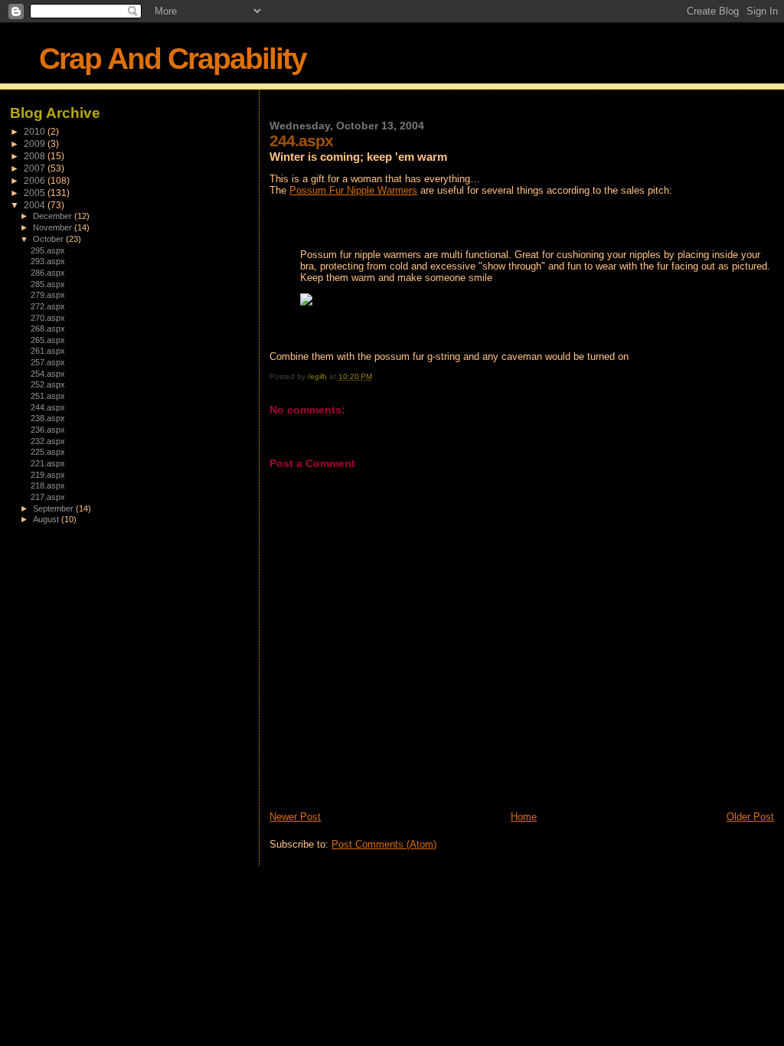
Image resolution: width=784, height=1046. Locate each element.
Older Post (750, 816)
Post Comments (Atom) (384, 844)
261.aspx (48, 350)
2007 (35, 168)
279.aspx (48, 294)
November (53, 227)
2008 (35, 156)
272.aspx (48, 306)
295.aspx (48, 250)
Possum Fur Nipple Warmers (353, 190)
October (49, 239)
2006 (35, 180)
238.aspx (48, 418)
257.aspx (48, 362)
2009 (35, 144)
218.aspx (48, 485)
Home (524, 816)
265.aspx (48, 340)
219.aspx (48, 474)
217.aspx (48, 497)
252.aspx (48, 384)
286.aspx (48, 272)
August (47, 519)
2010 (35, 131)
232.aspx (48, 441)
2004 (35, 205)
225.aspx (48, 451)
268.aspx (48, 328)
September (54, 508)
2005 (35, 193)
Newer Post (295, 816)
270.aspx (48, 317)
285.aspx (48, 284)
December (53, 216)
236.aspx (48, 429)
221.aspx (48, 463)
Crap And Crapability (172, 58)
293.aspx (48, 261)
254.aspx (48, 373)
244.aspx (48, 407)
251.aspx (48, 395)
